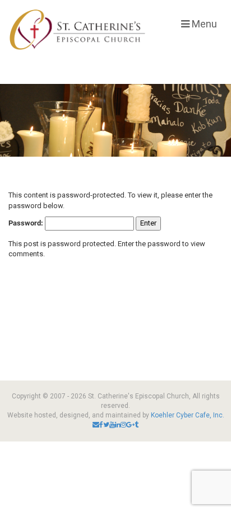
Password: (26, 223)
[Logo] (77, 29)
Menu (203, 24)
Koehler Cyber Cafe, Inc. (187, 415)
